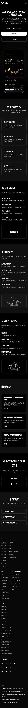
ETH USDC (4, 610)
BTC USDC (4, 607)
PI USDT (3, 618)
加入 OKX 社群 (5, 598)
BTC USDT (4, 612)
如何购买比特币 (5, 645)
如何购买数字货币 (6, 642)
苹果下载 (14, 33)
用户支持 (3, 586)
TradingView (12, 557)
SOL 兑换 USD (16, 583)
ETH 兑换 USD (16, 578)
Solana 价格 (4, 636)
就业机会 (3, 546)
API (2, 575)
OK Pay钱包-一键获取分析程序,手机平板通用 (12, 691)
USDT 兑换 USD (16, 580)
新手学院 (11, 554)
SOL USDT (4, 621)
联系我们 (3, 548)
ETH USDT (4, 615)
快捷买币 (11, 543)
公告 (2, 595)
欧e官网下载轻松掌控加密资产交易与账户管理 (12, 688)
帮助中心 (3, 589)
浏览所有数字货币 (13, 551)
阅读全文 (6, 408)
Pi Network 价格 (5, 633)
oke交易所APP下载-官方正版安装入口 (10, 702)
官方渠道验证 (4, 592)
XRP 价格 (3, 639)
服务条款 (3, 551)
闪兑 (10, 546)
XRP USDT (4, 624)
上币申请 (3, 583)
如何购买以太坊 (5, 647)
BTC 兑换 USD (16, 575)
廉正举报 (3, 560)
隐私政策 (3, 554)
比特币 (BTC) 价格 (6, 627)
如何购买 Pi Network (6, 653)
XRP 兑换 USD (16, 586)
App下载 (3, 566)
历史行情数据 (4, 578)
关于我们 (3, 543)
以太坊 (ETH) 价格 (6, 630)
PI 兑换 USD (15, 589)
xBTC (10, 560)
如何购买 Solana (5, 650)
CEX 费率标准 (5, 580)
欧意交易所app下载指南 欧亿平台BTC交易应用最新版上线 (13, 695)
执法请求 (3, 563)
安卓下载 (14, 39)
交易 (10, 548)
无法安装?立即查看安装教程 (14, 28)
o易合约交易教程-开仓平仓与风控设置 (10, 699)
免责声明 (3, 557)
